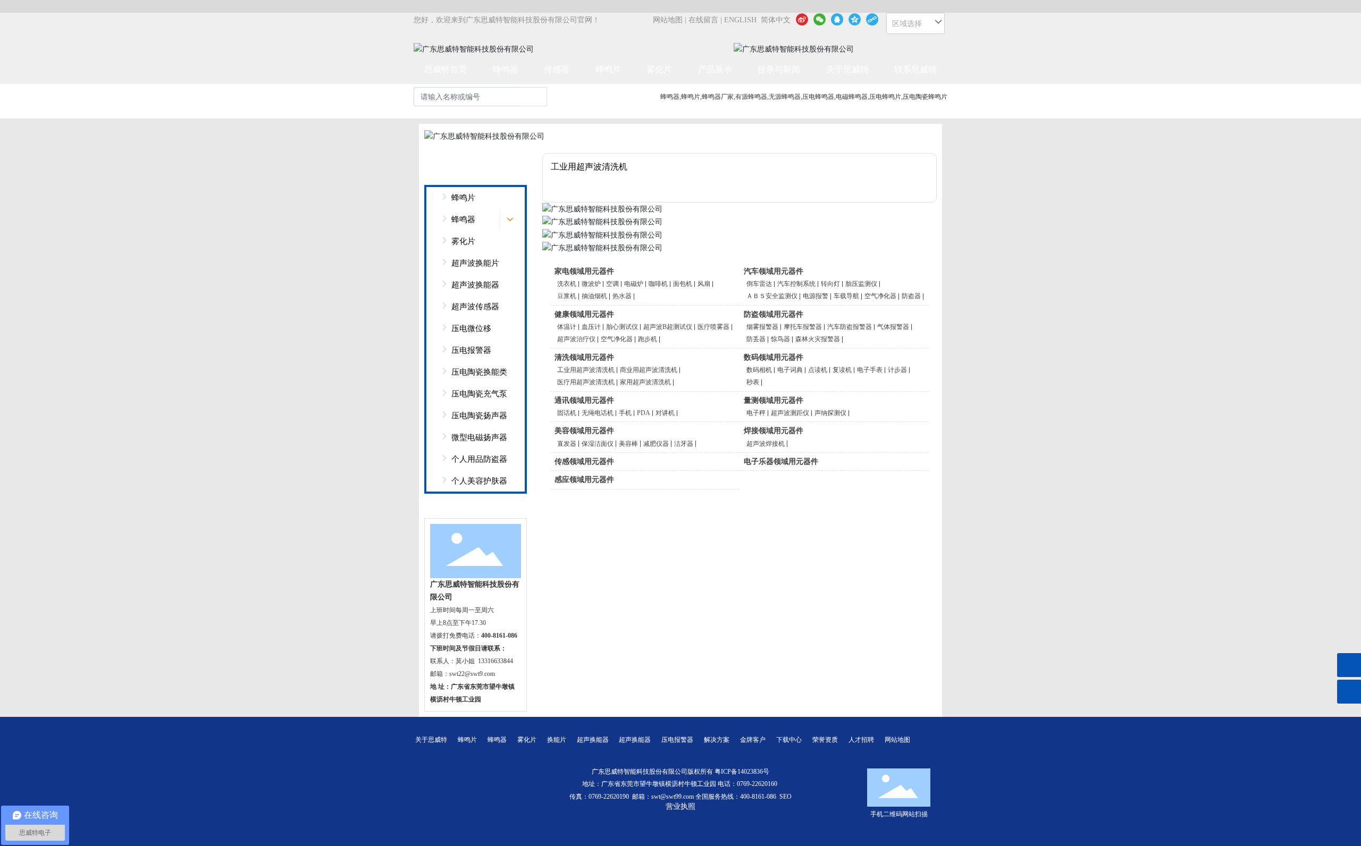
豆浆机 (566, 296)
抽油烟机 (594, 296)
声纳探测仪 (830, 413)
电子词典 (790, 370)
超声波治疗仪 (576, 339)
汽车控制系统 (796, 283)
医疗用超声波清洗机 (586, 382)
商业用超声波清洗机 (648, 370)
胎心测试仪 (622, 327)
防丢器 (756, 339)
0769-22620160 (758, 784)
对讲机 (665, 413)
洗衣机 (566, 283)
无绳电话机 (598, 413)
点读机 (817, 370)
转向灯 (830, 283)
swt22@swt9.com (472, 674)
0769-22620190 (609, 796)
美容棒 (628, 443)
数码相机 (759, 370)
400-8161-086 (758, 796)
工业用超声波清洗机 (586, 370)
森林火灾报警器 (817, 339)
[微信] (819, 19)
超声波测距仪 (790, 413)
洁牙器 (683, 443)
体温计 (566, 327)
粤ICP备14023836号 (742, 771)
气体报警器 (893, 327)
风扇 (704, 283)
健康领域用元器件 (584, 314)
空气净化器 (880, 296)
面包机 (682, 283)
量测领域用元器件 (773, 400)
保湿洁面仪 (598, 443)
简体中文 (776, 20)
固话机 (566, 413)
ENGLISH (740, 20)
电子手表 (870, 370)
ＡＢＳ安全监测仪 (771, 296)
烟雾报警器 (762, 327)
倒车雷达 (759, 283)
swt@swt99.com (672, 796)
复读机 (842, 370)
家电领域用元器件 (584, 271)
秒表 (752, 382)
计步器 (897, 370)
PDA (643, 413)
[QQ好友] (837, 19)
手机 (625, 413)
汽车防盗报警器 (849, 327)
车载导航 (846, 296)
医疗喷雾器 (713, 327)
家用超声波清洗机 (645, 382)
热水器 (622, 296)
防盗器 (911, 296)
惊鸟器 (780, 339)
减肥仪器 (656, 443)
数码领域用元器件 (773, 357)
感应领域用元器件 (584, 480)
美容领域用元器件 (584, 431)
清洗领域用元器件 (584, 357)
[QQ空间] (854, 19)
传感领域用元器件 (584, 462)
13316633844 (495, 661)
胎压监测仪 (861, 283)
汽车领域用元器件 (773, 271)
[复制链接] (872, 19)
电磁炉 (633, 283)
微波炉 (591, 283)
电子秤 (756, 413)
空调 (612, 283)
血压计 (591, 327)
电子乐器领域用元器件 (781, 462)
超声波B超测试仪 (667, 327)
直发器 (566, 443)
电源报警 (815, 296)
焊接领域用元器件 (773, 431)
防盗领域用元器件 (773, 314)
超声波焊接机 (765, 443)
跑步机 (647, 339)
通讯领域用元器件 (584, 400)
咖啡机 (658, 283)
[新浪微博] (802, 19)
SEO (785, 796)
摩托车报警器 (803, 327)
